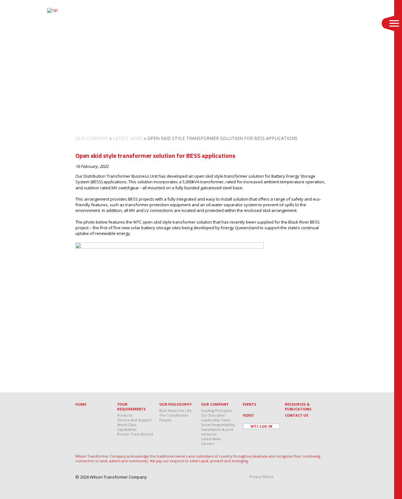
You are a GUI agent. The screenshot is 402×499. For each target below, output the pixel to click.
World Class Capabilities (126, 427)
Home (80, 404)
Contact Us (296, 415)
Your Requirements (131, 406)
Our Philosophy (175, 404)
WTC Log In (261, 426)
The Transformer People (173, 417)
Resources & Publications (298, 406)
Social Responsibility (218, 424)
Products (124, 415)
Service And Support (134, 420)
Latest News (128, 138)
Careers (207, 443)
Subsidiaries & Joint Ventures (217, 431)
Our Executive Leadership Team (216, 417)
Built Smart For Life (175, 410)
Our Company (91, 138)
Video (248, 415)
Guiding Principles (216, 410)
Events (249, 404)
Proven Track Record (135, 434)
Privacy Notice (261, 476)
